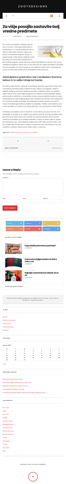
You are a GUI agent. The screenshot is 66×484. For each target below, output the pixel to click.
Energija (5, 417)
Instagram (47, 229)
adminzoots (18, 36)
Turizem (5, 444)
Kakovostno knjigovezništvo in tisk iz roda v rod (41, 260)
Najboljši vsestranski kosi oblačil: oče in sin (42, 274)
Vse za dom (6, 447)
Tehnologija (6, 441)
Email (25, 198)
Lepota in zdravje (8, 421)
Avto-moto (6, 407)
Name (4, 198)
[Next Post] (48, 140)
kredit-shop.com (26, 132)
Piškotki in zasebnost (9, 320)
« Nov (4, 364)
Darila (27, 243)
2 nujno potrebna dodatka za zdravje (13, 389)
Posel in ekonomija (8, 431)
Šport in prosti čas (8, 434)
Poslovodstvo (7, 323)
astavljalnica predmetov (16, 132)
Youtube (27, 229)
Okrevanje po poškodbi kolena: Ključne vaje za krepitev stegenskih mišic (24, 392)
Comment (6, 177)
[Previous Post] (18, 140)
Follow (9, 223)
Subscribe (10, 229)
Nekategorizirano (32, 36)
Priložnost (6, 330)
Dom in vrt (6, 414)
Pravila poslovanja (8, 327)
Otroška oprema (30, 270)
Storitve (27, 257)
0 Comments (28, 248)
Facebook (28, 223)
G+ (44, 223)
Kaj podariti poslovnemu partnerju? (40, 246)
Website (45, 198)
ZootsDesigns (33, 6)
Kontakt (5, 317)
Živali (4, 451)
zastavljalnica (34, 132)
